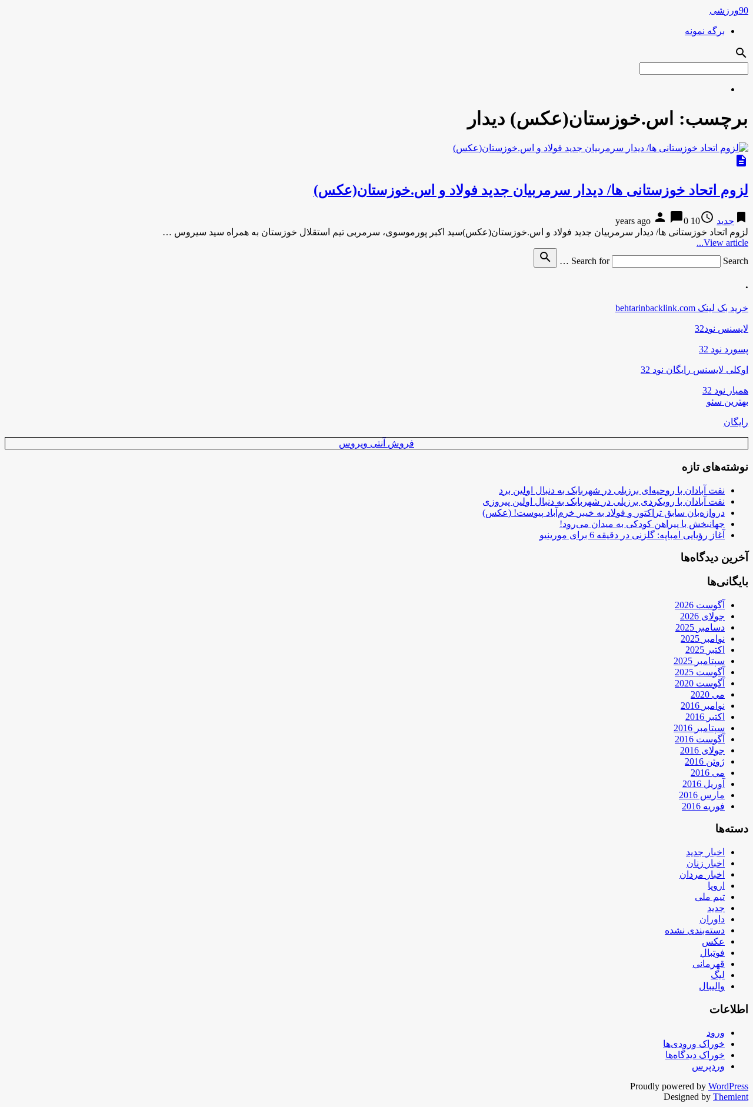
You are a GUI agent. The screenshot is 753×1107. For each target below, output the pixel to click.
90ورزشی (728, 10)
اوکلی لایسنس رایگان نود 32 (694, 370)
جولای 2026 (702, 616)
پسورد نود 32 (723, 349)
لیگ (718, 975)
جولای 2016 (702, 750)
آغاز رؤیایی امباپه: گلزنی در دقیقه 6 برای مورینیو (632, 535)
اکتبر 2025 (705, 650)
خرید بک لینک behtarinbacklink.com (681, 308)
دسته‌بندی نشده (695, 930)
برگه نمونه (705, 31)
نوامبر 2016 (703, 706)
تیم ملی (710, 897)
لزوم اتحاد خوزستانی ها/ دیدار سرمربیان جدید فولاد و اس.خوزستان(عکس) (531, 190)
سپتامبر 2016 (699, 728)
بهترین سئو (727, 401)
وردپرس (708, 1066)
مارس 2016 (702, 795)
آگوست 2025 (700, 672)
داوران (712, 919)
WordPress (728, 1086)
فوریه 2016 (703, 806)
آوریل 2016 (703, 784)
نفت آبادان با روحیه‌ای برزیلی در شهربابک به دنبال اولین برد (612, 490)
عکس (713, 941)
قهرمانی (708, 964)
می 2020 (708, 694)
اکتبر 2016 (705, 717)
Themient (730, 1097)
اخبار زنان (706, 863)
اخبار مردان (702, 874)
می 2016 (708, 773)
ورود (716, 1033)
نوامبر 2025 (703, 638)
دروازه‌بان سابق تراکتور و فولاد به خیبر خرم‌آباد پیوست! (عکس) (603, 513)
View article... (722, 243)
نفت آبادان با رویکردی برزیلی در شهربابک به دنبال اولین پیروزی (603, 501)
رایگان (736, 422)
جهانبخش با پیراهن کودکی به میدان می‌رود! (642, 524)
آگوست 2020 (700, 683)
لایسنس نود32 (721, 329)
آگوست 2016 (700, 739)
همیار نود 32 (725, 390)
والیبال (712, 986)
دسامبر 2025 (700, 627)
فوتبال (712, 953)
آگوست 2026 (700, 605)
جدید (725, 221)
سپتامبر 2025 (699, 661)
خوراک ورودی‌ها (694, 1044)
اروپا (716, 886)
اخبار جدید (705, 852)
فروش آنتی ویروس (376, 443)
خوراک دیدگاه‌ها (695, 1055)
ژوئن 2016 (705, 761)
